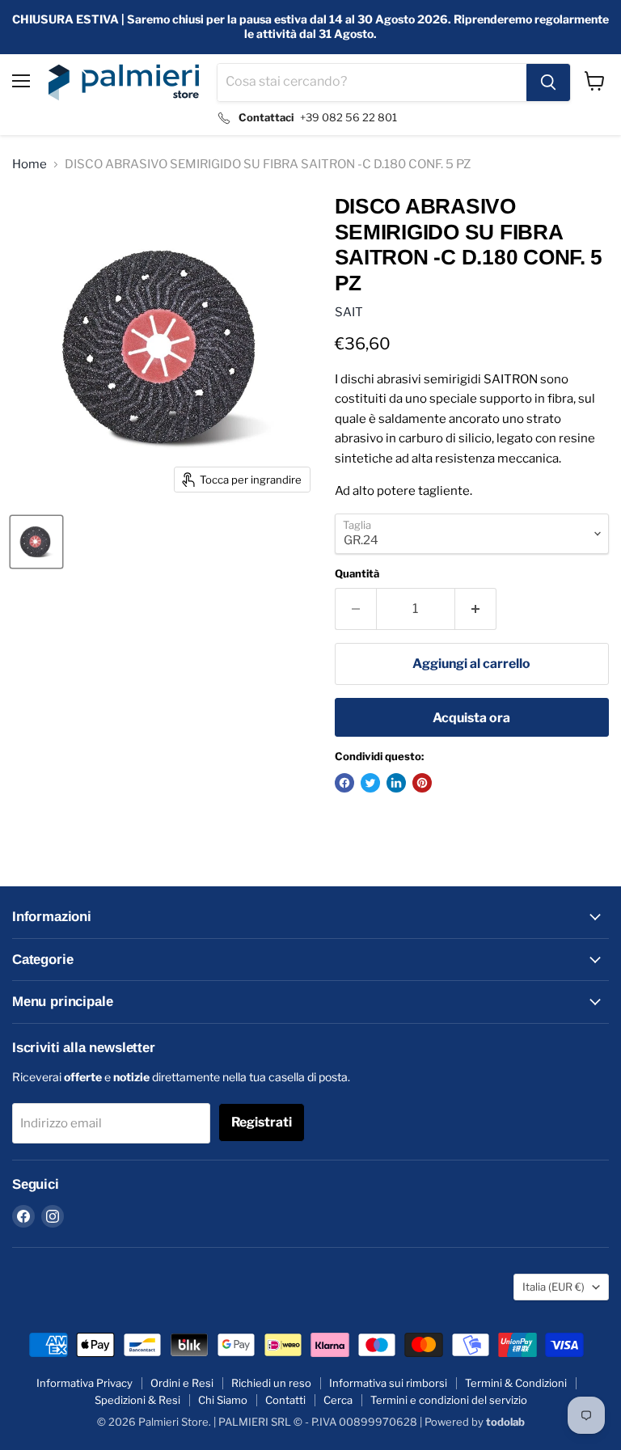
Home (29, 164)
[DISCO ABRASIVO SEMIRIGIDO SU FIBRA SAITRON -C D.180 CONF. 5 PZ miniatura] (36, 542)
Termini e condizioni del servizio (448, 1399)
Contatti (285, 1399)
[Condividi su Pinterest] (422, 783)
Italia (553, 1286)
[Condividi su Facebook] (344, 783)
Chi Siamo (222, 1399)
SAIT (349, 312)
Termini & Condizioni (516, 1382)
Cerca (338, 1399)
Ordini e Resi (181, 1382)
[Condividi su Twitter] (370, 783)
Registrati (261, 1122)
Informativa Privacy (84, 1382)
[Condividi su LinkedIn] (396, 783)
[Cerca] (548, 82)
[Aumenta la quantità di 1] (475, 609)
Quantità (357, 574)
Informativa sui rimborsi (388, 1382)
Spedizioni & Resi (137, 1399)
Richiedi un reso (271, 1382)
